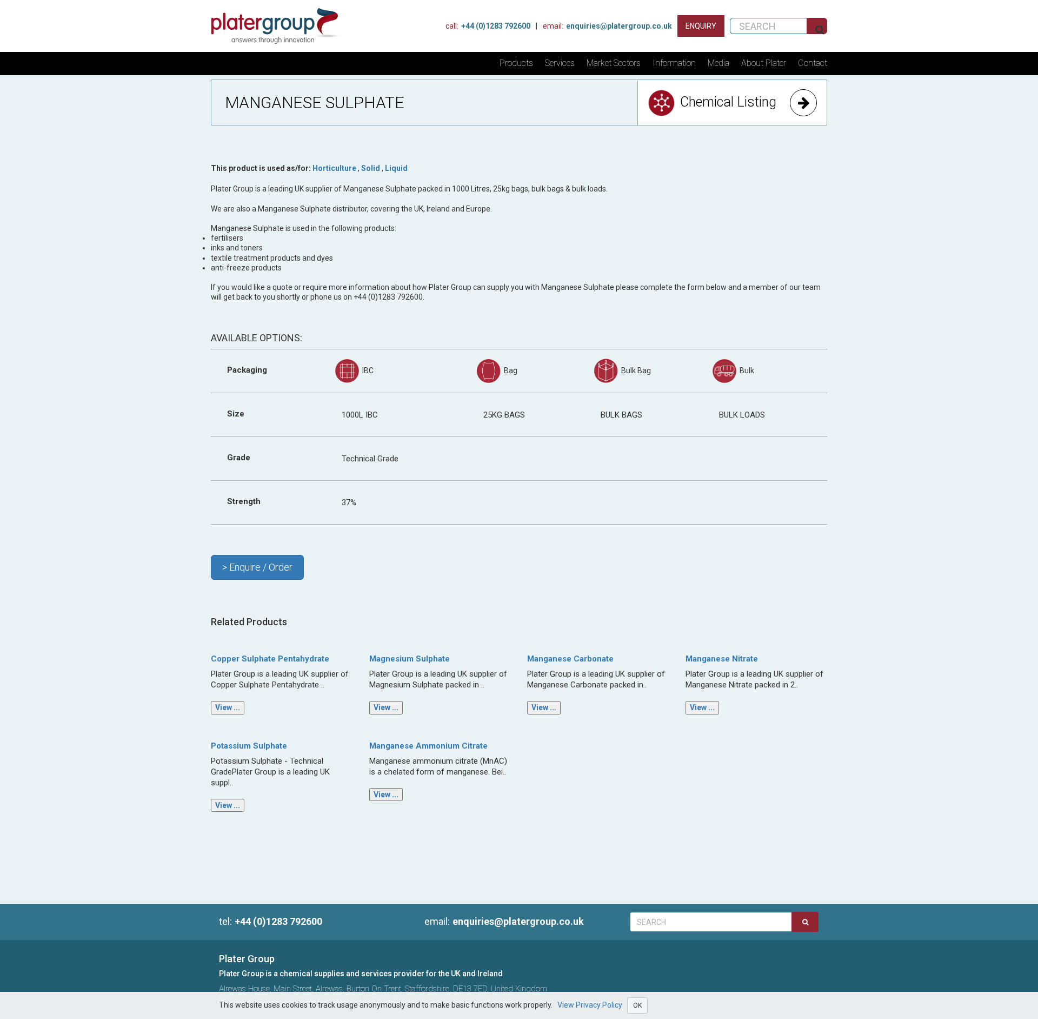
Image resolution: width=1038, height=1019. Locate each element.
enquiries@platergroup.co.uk (607, 26)
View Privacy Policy (589, 1005)
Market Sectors (614, 63)
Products (516, 63)
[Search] (805, 922)
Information (674, 63)
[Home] (280, 26)
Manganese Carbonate (570, 659)
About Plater (763, 63)
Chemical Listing (728, 102)
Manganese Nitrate (722, 659)
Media (718, 63)
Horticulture (334, 168)
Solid (370, 168)
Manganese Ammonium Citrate (428, 746)
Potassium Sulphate (249, 746)
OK (637, 1005)
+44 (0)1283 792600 (487, 26)
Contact (812, 63)
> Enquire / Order (257, 567)
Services (560, 63)
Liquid (396, 168)
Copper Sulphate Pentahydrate (270, 659)
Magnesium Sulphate (409, 659)
